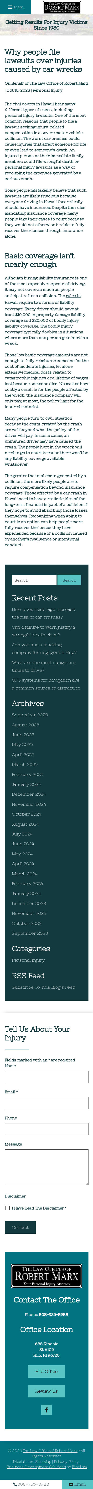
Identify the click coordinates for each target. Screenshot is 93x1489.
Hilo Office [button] (46, 1371)
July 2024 (22, 833)
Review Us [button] (46, 1391)
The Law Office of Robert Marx (59, 83)
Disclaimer (15, 1196)
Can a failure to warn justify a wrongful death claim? (43, 631)
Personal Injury (47, 90)
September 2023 (30, 933)
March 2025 (25, 764)
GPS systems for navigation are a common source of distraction (46, 683)
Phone (11, 1118)
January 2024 (26, 893)
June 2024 (23, 843)
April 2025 (23, 754)
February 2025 (27, 774)
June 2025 (23, 734)
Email (11, 1092)
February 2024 (27, 883)
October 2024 (26, 814)
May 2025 (22, 744)
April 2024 (23, 863)
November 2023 (29, 913)
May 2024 (22, 853)
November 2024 (29, 804)
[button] (15, 7)
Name (10, 1065)
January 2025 (26, 784)
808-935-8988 (53, 1314)
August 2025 (25, 724)
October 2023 (26, 923)
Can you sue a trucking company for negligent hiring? (44, 648)
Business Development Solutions (36, 1467)
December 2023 (29, 903)
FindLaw (79, 1467)
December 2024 (29, 794)
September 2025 (30, 714)
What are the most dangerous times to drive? (44, 666)
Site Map (43, 1462)
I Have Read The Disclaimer (39, 1208)
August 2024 (25, 824)
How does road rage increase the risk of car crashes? (43, 613)
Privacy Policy (66, 1462)
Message (13, 1144)
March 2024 (24, 873)
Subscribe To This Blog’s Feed (43, 987)
